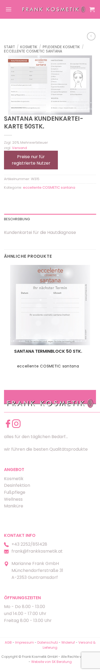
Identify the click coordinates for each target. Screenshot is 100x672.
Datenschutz (47, 642)
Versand (19, 148)
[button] (8, 9)
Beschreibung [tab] (17, 219)
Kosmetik (28, 47)
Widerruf (68, 642)
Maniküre (13, 506)
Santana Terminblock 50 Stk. (48, 351)
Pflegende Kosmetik (61, 47)
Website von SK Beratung (51, 661)
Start (9, 47)
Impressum (25, 642)
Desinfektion (17, 485)
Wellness (13, 499)
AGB (8, 642)
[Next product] (91, 36)
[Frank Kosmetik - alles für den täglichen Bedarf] (53, 9)
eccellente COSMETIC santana (33, 51)
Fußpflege (14, 492)
